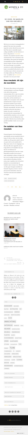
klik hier (6, 405)
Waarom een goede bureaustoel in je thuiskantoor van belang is (13, 240)
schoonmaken (8, 338)
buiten (6, 309)
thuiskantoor (14, 344)
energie (17, 312)
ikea (5, 178)
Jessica (15, 195)
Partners (12, 431)
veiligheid (7, 353)
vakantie (18, 351)
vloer (13, 359)
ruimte (13, 335)
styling (6, 344)
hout (5, 318)
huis (10, 318)
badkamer (8, 306)
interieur (8, 325)
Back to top (20, 433)
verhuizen (7, 357)
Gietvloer (6, 314)
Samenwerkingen (7, 431)
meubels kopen (12, 178)
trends (6, 348)
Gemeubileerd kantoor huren (13, 246)
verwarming (7, 359)
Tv (13, 351)
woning (12, 362)
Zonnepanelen (18, 365)
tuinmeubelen (7, 351)
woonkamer (8, 366)
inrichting (10, 321)
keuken (7, 329)
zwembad (6, 368)
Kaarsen (16, 325)
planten (7, 335)
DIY (20, 309)
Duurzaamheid (8, 312)
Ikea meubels (17, 75)
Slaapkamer (14, 341)
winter (6, 362)
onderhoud (16, 332)
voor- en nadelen (9, 180)
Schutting (18, 338)
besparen (16, 306)
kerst (22, 325)
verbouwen (15, 353)
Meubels (7, 332)
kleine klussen (16, 329)
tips (20, 344)
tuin (12, 347)
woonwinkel (17, 54)
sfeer (6, 341)
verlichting (17, 357)
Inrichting (14, 16)
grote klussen (15, 314)
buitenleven (14, 309)
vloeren (19, 360)
